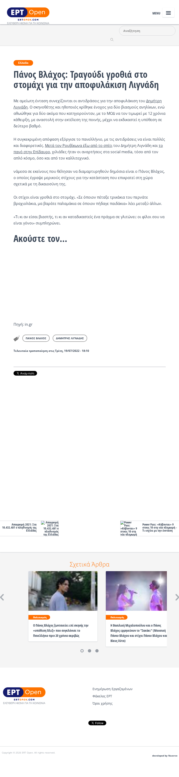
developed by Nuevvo (164, 755)
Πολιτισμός (40, 617)
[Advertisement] (90, 447)
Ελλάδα (23, 63)
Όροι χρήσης (103, 703)
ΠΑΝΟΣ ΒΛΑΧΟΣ (36, 338)
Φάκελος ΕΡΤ (102, 696)
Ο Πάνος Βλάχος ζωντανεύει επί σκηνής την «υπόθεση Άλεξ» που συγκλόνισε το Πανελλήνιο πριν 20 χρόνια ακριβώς (60, 630)
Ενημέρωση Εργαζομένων (113, 689)
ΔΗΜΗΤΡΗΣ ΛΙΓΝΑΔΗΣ (70, 338)
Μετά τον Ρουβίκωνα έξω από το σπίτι (78, 145)
